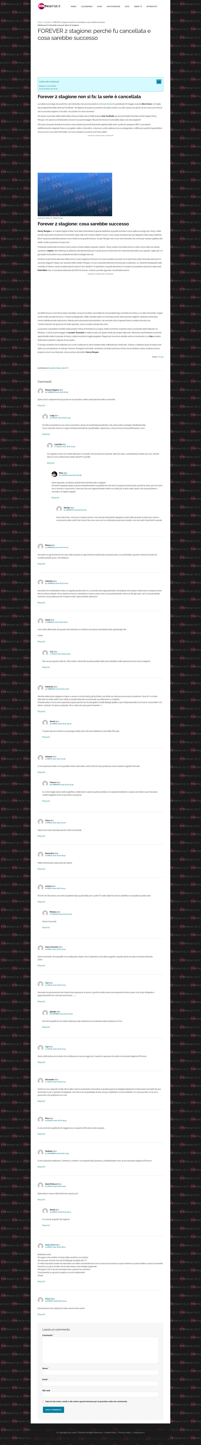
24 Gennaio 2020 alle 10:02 (56, 583)
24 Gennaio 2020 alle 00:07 (56, 547)
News (59, 368)
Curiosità (47, 22)
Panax (48, 1299)
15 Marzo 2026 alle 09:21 (60, 1212)
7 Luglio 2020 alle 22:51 (55, 1082)
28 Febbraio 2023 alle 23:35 (62, 784)
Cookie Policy (110, 1432)
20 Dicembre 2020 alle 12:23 (57, 1153)
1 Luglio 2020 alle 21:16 (60, 654)
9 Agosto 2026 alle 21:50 (56, 1301)
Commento (48, 1335)
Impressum (139, 1432)
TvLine (160, 357)
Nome (45, 1368)
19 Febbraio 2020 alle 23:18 (57, 689)
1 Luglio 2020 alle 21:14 (55, 1049)
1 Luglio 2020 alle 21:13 (55, 985)
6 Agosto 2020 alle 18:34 (56, 1120)
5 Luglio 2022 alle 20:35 (60, 418)
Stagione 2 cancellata (47, 86)
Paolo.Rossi (50, 1245)
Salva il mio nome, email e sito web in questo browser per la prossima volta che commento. (86, 1401)
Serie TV (65, 368)
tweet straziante (108, 104)
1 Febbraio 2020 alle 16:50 (56, 622)
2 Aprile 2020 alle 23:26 (55, 823)
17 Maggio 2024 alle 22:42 (61, 914)
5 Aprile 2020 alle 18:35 (55, 855)
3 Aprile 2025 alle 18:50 (55, 1247)
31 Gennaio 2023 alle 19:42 (75, 510)
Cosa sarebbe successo (48, 89)
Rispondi (41, 405)
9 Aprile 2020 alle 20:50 (55, 949)
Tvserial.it (49, 6)
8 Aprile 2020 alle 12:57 (55, 888)
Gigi (51, 652)
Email (45, 1379)
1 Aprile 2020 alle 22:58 (55, 759)
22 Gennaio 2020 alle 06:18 (56, 392)
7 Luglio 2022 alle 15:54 (64, 446)
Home (40, 22)
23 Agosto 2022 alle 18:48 (70, 475)
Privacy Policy (125, 1432)
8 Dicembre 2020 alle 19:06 (61, 1014)
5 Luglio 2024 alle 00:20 (55, 1186)
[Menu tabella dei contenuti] (158, 81)
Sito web (46, 1390)
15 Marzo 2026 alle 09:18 (60, 724)
